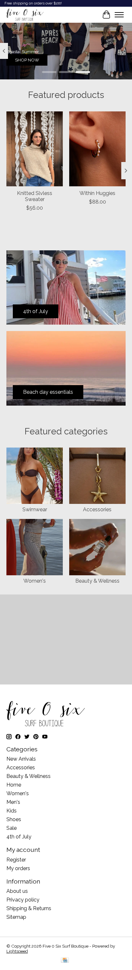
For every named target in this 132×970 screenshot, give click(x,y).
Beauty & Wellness (97, 581)
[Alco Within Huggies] (97, 148)
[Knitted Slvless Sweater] (34, 148)
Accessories (97, 509)
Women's (34, 581)
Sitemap (16, 917)
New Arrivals (21, 759)
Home (13, 785)
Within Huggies (97, 193)
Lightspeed (17, 951)
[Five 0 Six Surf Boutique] (25, 15)
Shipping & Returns (28, 908)
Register (16, 860)
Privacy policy (22, 900)
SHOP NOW (27, 59)
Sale (11, 828)
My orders (18, 868)
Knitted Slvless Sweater (34, 196)
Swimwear (34, 509)
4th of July (18, 837)
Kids (11, 811)
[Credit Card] (65, 961)
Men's (13, 802)
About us (17, 891)
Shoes (13, 819)
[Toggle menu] (119, 14)
